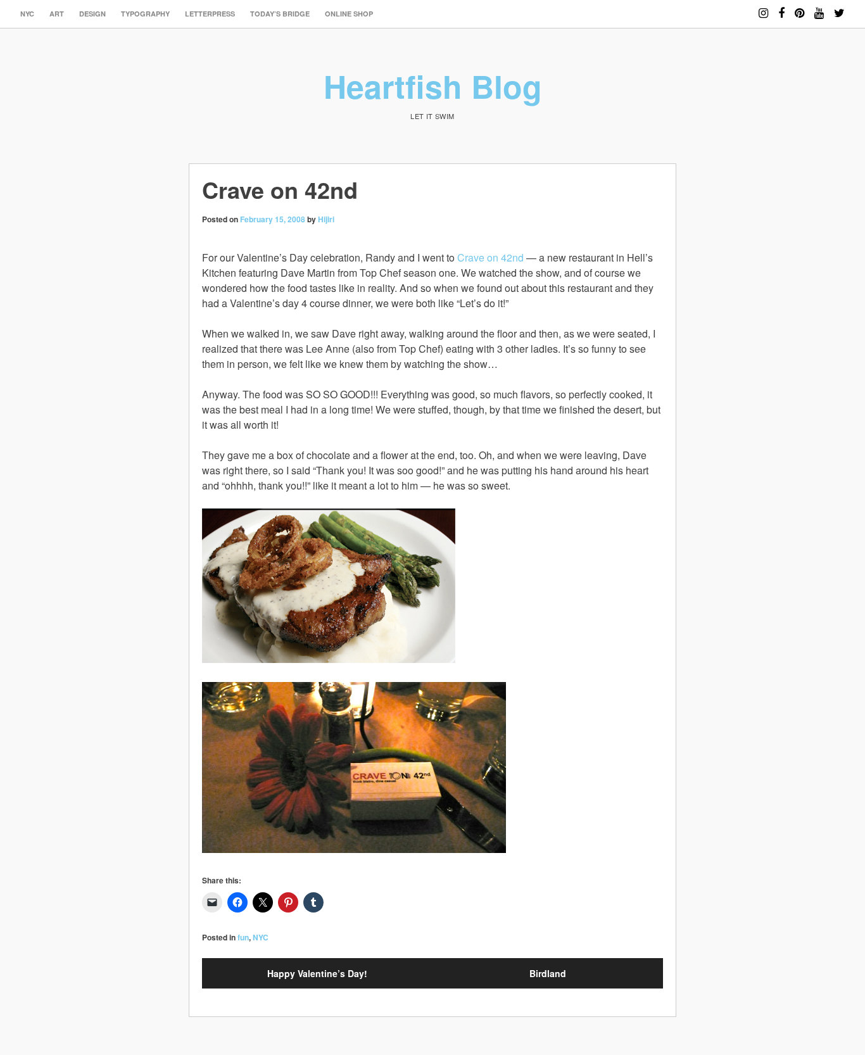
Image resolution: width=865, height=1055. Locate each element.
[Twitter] (839, 7)
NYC (27, 13)
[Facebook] (781, 7)
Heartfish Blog (433, 85)
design (92, 13)
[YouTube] (819, 7)
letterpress (210, 13)
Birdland (547, 973)
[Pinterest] (799, 7)
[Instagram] (763, 7)
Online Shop (349, 13)
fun (243, 937)
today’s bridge (280, 13)
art (56, 13)
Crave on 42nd (490, 257)
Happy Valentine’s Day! (317, 973)
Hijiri (326, 219)
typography (145, 13)
